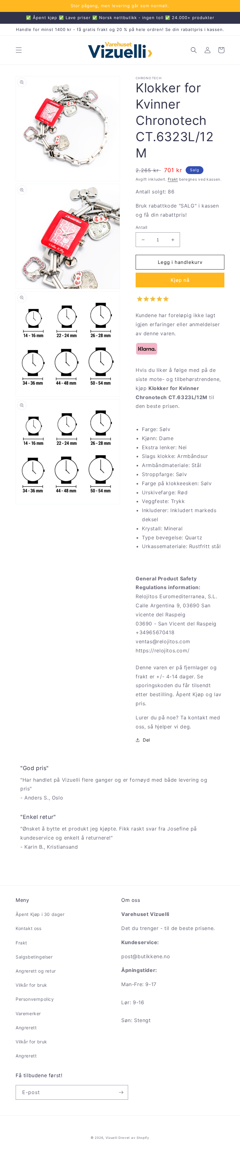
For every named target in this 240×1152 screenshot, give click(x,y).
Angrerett (26, 1027)
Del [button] (146, 740)
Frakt (173, 179)
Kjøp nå (180, 280)
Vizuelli (112, 1137)
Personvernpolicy (35, 999)
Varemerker (28, 1013)
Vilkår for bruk (31, 985)
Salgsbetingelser (34, 956)
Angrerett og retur (36, 971)
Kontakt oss (29, 928)
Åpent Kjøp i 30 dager (40, 914)
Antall (141, 227)
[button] (19, 50)
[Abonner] (121, 1092)
